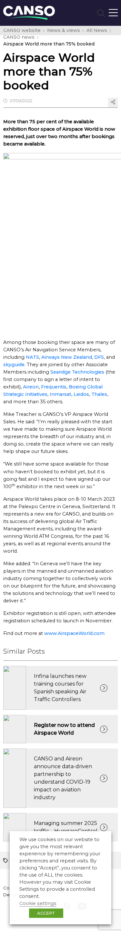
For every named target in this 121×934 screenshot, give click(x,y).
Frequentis (53, 387)
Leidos (81, 394)
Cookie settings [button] (37, 903)
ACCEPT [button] (46, 913)
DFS (99, 357)
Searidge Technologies (77, 372)
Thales (99, 394)
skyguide (14, 364)
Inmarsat (60, 394)
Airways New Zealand (66, 357)
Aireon (31, 387)
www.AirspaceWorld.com (74, 633)
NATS (32, 357)
